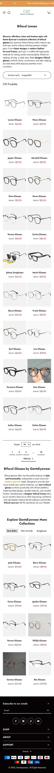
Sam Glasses (39, 387)
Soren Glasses (39, 196)
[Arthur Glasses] (15, 409)
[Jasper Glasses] (15, 142)
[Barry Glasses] (39, 547)
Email (6, 710)
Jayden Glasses (40, 601)
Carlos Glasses (39, 234)
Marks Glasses (39, 272)
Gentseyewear (22, 767)
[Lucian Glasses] (15, 104)
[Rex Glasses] (39, 663)
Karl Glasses (15, 348)
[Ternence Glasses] (15, 371)
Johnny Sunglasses (14, 272)
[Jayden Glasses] (39, 586)
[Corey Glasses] (14, 586)
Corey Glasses (14, 601)
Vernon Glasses (14, 234)
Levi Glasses (39, 348)
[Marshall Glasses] (39, 142)
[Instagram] (23, 721)
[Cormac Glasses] (14, 663)
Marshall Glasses (39, 157)
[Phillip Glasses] (39, 625)
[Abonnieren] (47, 710)
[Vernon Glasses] (15, 218)
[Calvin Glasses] (39, 409)
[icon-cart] (48, 12)
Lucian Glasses (15, 119)
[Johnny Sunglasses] (15, 256)
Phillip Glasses (40, 640)
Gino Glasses (15, 196)
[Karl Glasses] (15, 333)
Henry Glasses (39, 119)
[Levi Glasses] (39, 333)
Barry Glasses (39, 562)
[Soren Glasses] (39, 180)
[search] (9, 12)
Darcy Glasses (14, 310)
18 (41, 452)
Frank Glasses (39, 310)
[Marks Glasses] (39, 256)
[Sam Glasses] (39, 371)
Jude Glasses (14, 562)
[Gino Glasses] (15, 180)
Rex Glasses (39, 679)
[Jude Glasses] (14, 547)
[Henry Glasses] (39, 104)
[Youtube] (38, 721)
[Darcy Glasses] (15, 294)
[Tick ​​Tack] (31, 721)
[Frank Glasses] (39, 294)
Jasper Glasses (15, 157)
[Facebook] (16, 721)
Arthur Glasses (15, 425)
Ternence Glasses (15, 387)
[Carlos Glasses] (39, 218)
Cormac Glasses (14, 679)
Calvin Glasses (39, 425)
